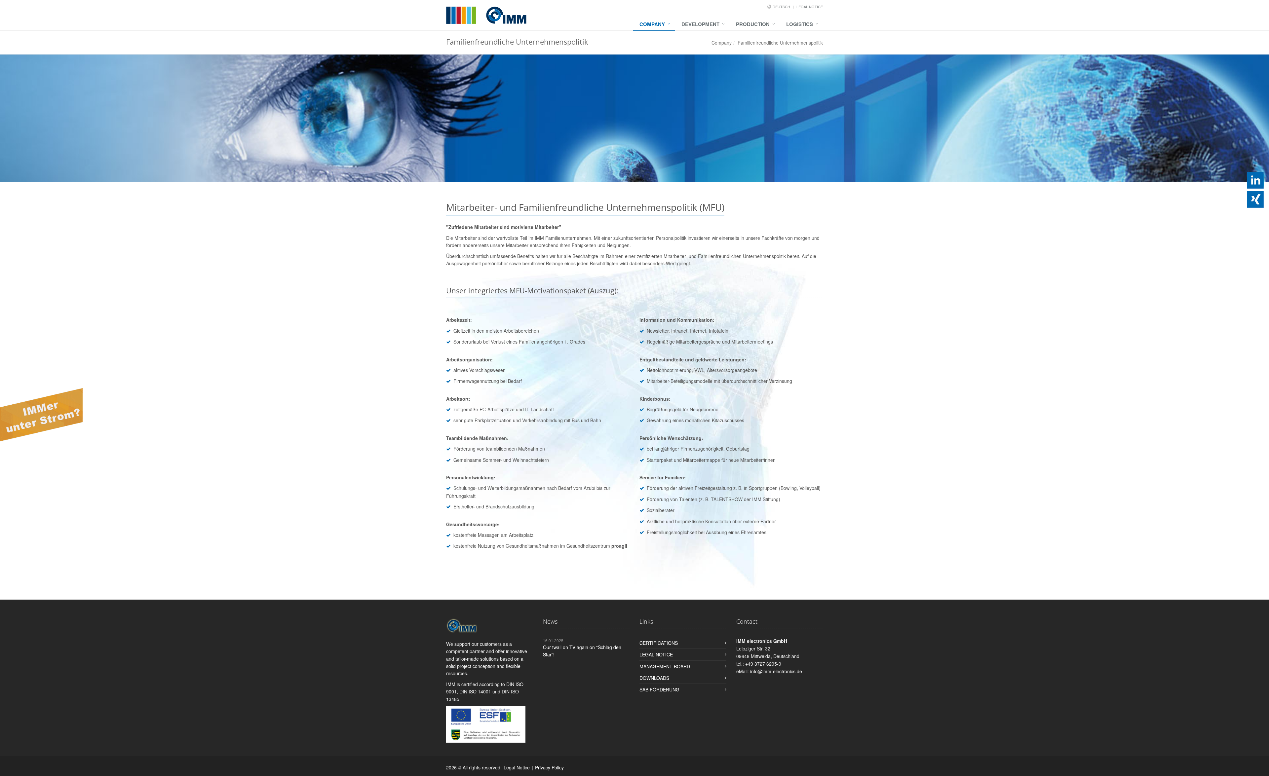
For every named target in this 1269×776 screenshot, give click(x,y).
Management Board (664, 666)
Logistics (799, 24)
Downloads (654, 678)
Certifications (658, 643)
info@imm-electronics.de (776, 671)
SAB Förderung (659, 689)
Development (700, 24)
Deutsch (781, 6)
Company (652, 24)
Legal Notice (809, 6)
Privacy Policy (549, 767)
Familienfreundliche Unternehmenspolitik (780, 42)
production (753, 24)
